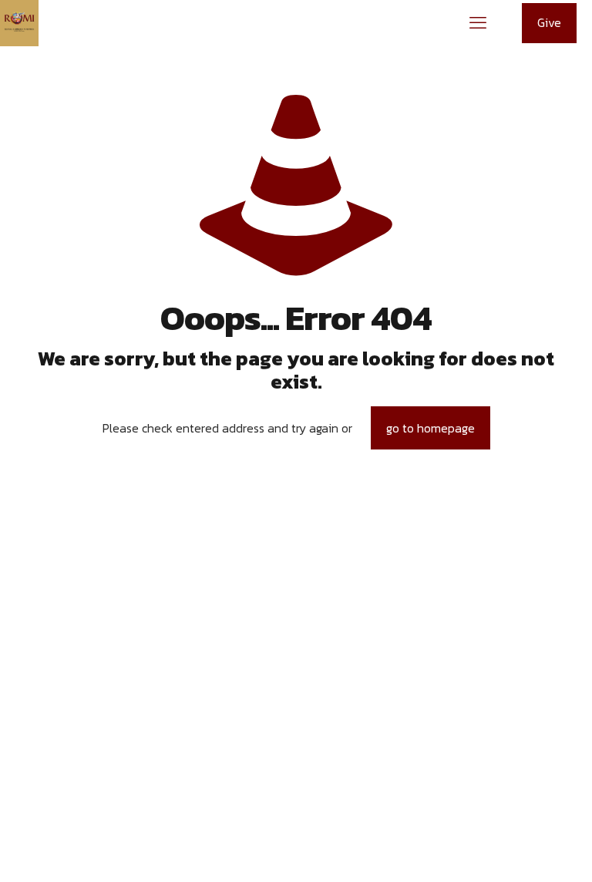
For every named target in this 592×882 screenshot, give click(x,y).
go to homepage (430, 428)
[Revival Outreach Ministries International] (19, 23)
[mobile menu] (478, 23)
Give (549, 22)
